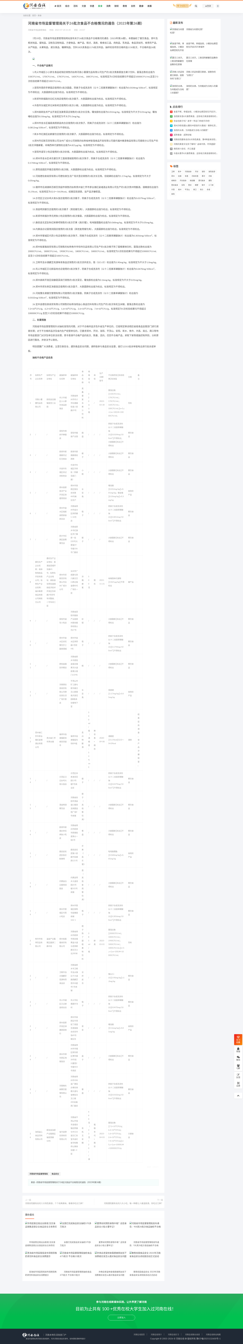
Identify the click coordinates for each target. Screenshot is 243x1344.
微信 (238, 1060)
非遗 (186, 176)
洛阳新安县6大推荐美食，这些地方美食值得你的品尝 (197, 116)
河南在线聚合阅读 (192, 1334)
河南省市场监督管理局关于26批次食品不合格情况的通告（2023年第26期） (69, 1182)
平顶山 (187, 189)
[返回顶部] (238, 1096)
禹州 (179, 189)
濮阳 (210, 181)
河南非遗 (195, 176)
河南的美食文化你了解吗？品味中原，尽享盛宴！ (195, 144)
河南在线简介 (156, 1334)
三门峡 (210, 185)
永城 (208, 189)
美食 (39, 16)
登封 (190, 185)
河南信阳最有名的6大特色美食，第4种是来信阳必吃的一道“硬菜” (202, 140)
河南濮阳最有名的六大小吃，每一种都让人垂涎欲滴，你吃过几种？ (133, 1203)
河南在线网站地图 (213, 1334)
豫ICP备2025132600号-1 (208, 1339)
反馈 (238, 1077)
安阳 (183, 185)
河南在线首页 (139, 1334)
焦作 (203, 185)
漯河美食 (201, 181)
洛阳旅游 (211, 172)
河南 (210, 176)
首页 (34, 16)
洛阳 (203, 172)
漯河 (203, 176)
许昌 (173, 189)
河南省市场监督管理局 (39, 1174)
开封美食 (183, 181)
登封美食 (174, 185)
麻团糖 (192, 181)
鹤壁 (196, 185)
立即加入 (121, 1318)
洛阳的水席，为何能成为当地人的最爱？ (191, 130)
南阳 (173, 194)
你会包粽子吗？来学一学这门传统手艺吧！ (192, 121)
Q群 (238, 1068)
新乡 (179, 172)
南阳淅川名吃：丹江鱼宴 (184, 149)
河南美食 (188, 172)
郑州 (173, 176)
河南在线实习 (173, 1334)
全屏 (238, 1086)
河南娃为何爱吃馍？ (195, 29)
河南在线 (180, 1339)
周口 (195, 189)
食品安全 (55, 1174)
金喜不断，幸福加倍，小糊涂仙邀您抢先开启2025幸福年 (198, 112)
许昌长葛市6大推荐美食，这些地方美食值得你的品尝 (197, 153)
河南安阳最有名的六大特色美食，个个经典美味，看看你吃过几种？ (54, 1203)
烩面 (179, 176)
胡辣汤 (173, 181)
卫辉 (173, 172)
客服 (238, 1052)
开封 (196, 172)
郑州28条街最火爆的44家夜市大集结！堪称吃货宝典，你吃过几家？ (203, 126)
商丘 (201, 189)
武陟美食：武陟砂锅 (182, 135)
